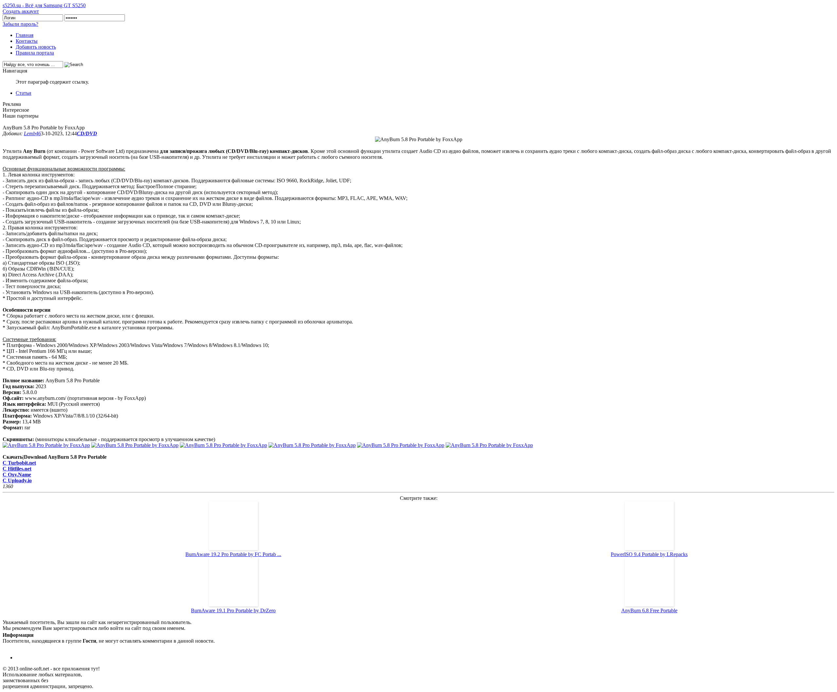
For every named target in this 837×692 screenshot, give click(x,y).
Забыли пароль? (20, 24)
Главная (24, 35)
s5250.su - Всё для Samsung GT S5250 (44, 5)
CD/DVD (87, 133)
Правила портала (35, 53)
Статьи (23, 93)
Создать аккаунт (21, 11)
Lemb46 (32, 133)
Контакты (27, 41)
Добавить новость (36, 47)
